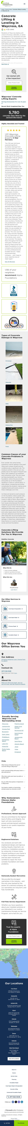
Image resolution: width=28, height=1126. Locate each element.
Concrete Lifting (14, 1089)
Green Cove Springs (18, 727)
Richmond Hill (19, 730)
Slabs (7, 403)
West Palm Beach (14, 1048)
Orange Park (6, 729)
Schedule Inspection (14, 88)
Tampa (14, 1033)
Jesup (16, 746)
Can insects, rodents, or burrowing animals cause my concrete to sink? (11, 788)
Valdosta (14, 1040)
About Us (14, 1069)
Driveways (8, 361)
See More (4, 64)
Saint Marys (18, 741)
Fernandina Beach (5, 740)
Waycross (5, 724)
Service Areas (8, 9)
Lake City (5, 744)
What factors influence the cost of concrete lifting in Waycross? (10, 765)
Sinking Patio (9, 425)
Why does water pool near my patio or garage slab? (12, 777)
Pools (7, 446)
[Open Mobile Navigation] (24, 4)
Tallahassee (14, 1026)
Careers (14, 1072)
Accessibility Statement (14, 1120)
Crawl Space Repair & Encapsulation (14, 1085)
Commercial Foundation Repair (14, 1092)
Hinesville (5, 746)
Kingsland (18, 752)
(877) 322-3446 (6, 671)
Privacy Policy (14, 1118)
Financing (14, 1079)
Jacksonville (6, 726)
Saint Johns (5, 734)
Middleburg (5, 737)
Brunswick (5, 731)
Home (2, 9)
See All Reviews (10, 261)
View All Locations (14, 1058)
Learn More (13, 589)
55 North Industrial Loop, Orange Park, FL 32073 (13, 660)
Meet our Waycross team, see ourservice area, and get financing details (13, 683)
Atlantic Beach (19, 744)
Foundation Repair (14, 1082)
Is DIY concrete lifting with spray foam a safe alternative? (12, 771)
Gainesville (14, 996)
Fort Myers (14, 988)
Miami (14, 1010)
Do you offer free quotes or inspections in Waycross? (12, 782)
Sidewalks (8, 382)
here (15, 673)
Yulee (16, 749)
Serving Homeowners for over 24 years (13, 102)
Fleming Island (19, 724)
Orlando (14, 1019)
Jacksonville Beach (18, 738)
